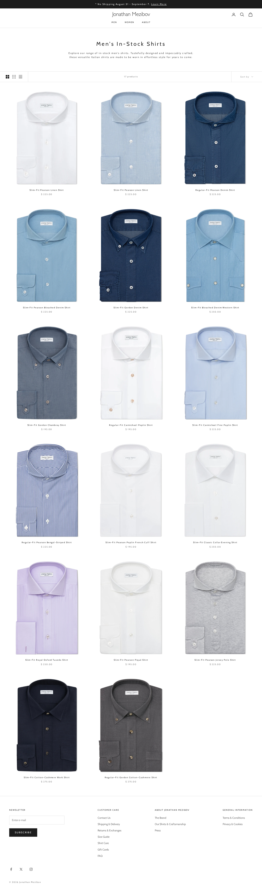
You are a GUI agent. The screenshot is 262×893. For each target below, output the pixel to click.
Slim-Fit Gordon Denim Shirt (131, 307)
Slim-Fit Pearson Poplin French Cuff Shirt (131, 542)
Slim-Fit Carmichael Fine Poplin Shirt (215, 425)
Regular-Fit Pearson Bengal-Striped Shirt (47, 542)
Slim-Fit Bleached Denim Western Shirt (215, 307)
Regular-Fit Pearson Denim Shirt (215, 190)
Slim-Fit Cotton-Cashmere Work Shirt (47, 777)
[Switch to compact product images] (20, 77)
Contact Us (104, 818)
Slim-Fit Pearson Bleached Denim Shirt (47, 307)
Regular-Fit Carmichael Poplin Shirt (131, 425)
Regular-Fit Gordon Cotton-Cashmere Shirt (131, 777)
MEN (114, 22)
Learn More (159, 4)
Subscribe (23, 832)
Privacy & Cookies (233, 824)
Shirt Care (103, 843)
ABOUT (146, 22)
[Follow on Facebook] (11, 869)
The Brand (160, 818)
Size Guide (104, 836)
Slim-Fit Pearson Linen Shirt (47, 190)
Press (158, 830)
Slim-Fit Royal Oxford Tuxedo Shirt (46, 660)
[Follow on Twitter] (21, 869)
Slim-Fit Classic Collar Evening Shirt (215, 542)
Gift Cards (103, 849)
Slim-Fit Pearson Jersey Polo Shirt (215, 660)
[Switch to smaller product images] (14, 77)
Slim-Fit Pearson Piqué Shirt (131, 660)
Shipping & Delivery (109, 824)
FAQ (100, 856)
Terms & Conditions (234, 818)
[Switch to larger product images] (7, 77)
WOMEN (129, 22)
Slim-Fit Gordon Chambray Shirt (46, 425)
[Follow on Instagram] (31, 869)
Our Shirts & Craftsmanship (170, 824)
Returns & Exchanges (109, 830)
